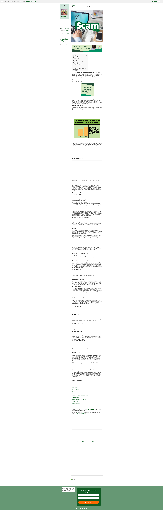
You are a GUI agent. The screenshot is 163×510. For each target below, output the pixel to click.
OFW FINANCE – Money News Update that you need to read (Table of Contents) (84, 387)
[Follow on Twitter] (82, 508)
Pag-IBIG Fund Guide (75, 401)
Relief (18, 1)
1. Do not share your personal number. (81, 68)
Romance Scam (75, 60)
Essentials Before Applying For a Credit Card (79, 399)
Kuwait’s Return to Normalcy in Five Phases (63, 42)
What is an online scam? (76, 57)
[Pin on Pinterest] (89, 470)
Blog (8, 1)
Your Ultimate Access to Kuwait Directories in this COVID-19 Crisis (82, 383)
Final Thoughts (75, 69)
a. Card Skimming (77, 63)
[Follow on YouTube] (86, 508)
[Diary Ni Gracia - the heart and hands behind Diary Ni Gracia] (2, 1)
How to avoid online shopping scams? (79, 59)
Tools (11, 1)
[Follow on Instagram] (78, 508)
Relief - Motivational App (64, 7)
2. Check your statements (80, 65)
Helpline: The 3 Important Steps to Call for (64, 31)
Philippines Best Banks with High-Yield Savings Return (80, 395)
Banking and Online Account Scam (78, 62)
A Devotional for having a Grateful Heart (78, 389)
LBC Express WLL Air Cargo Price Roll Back (64, 45)
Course (21, 1)
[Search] (152, 1)
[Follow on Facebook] (76, 508)
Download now (64, 16)
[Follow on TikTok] (80, 508)
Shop (14, 1)
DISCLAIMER (78, 70)
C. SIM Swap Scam (77, 67)
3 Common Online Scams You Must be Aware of (80, 56)
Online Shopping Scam (76, 58)
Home (5, 1)
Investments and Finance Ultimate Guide (78, 385)
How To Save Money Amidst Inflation (77, 393)
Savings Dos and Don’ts (75, 397)
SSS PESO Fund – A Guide (76, 403)
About (24, 1)
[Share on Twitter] (86, 470)
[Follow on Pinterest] (84, 508)
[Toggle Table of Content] (86, 55)
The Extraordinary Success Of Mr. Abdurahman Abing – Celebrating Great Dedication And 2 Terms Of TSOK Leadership (64, 25)
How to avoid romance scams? (79, 61)
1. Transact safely (79, 64)
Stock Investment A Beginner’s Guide (77, 391)
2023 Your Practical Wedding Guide (77, 381)
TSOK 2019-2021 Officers (65, 28)
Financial (73, 5)
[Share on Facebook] (85, 470)
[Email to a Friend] (88, 470)
